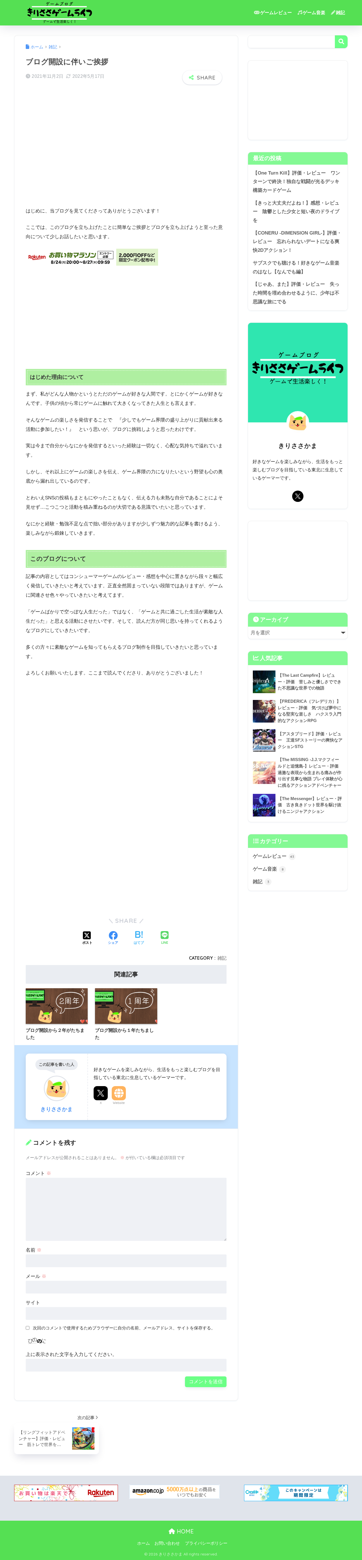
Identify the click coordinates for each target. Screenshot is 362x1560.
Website (119, 1103)
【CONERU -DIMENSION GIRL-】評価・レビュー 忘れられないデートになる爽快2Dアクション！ (297, 241)
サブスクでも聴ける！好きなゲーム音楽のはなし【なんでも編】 (296, 267)
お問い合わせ (167, 1543)
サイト (33, 1302)
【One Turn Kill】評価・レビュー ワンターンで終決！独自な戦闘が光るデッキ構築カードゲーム (296, 181)
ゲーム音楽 (314, 12)
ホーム (143, 1543)
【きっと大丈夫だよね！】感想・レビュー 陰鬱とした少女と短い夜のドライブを (296, 211)
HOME (184, 1531)
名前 (34, 1250)
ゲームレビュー (276, 12)
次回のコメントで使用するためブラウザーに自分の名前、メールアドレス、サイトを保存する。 (124, 1327)
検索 (341, 41)
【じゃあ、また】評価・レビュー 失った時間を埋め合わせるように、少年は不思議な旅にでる (296, 293)
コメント (38, 1173)
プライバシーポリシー (206, 1543)
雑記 (340, 12)
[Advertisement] (126, 152)
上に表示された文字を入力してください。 (71, 1354)
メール (36, 1276)
